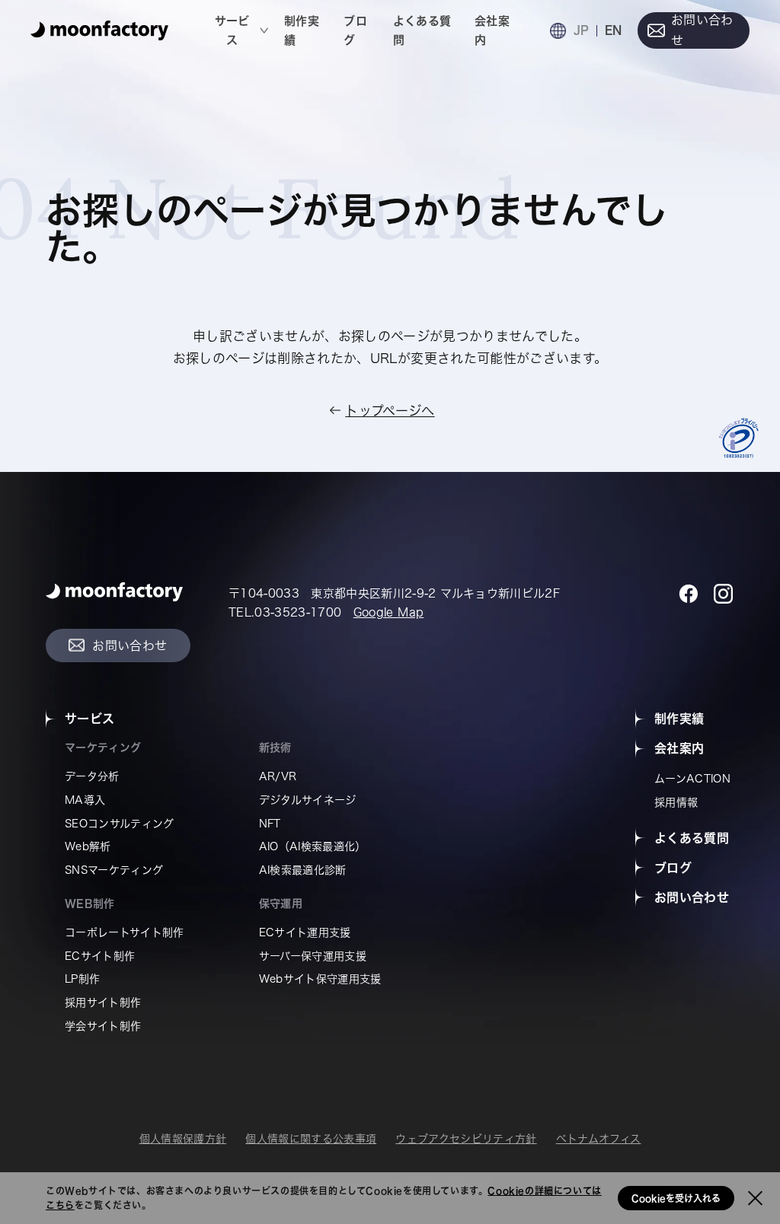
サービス (232, 30)
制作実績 (301, 30)
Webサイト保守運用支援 (320, 979)
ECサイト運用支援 (305, 932)
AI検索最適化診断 (303, 870)
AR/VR (278, 776)
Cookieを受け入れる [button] (676, 1198)
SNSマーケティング (114, 870)
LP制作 (82, 979)
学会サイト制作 (103, 1026)
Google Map (388, 612)
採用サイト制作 (103, 1002)
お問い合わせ (702, 30)
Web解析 (88, 846)
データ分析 (92, 776)
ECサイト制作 (100, 956)
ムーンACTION (692, 778)
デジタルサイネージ (307, 800)
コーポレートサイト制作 (124, 932)
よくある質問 (422, 30)
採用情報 (676, 802)
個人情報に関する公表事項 (310, 1138)
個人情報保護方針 (183, 1138)
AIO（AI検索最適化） (312, 846)
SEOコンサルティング (119, 823)
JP (581, 30)
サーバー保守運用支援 (312, 956)
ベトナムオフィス (598, 1138)
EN (613, 30)
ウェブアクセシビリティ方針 (465, 1138)
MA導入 (85, 800)
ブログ (355, 30)
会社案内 (492, 30)
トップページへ (389, 410)
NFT (270, 823)
